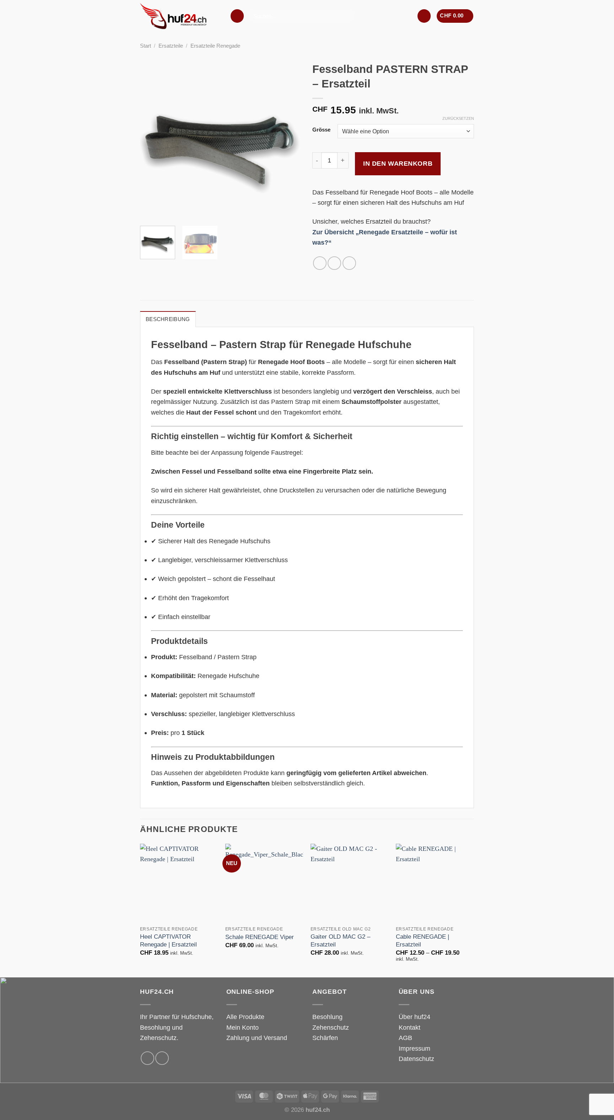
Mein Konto (242, 1027)
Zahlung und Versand (256, 1037)
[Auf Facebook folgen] (147, 1058)
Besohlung (327, 1016)
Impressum (414, 1048)
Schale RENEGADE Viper (259, 937)
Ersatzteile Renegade (215, 46)
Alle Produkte (245, 1016)
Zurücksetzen (458, 118)
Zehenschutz (330, 1027)
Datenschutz (416, 1058)
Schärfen (325, 1037)
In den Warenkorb (397, 163)
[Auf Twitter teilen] (334, 263)
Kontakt (409, 1027)
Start (145, 46)
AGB (405, 1037)
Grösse (321, 130)
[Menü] (237, 15)
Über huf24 (414, 1016)
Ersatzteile (170, 46)
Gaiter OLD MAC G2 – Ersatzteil (340, 940)
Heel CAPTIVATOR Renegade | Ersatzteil (168, 940)
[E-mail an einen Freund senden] (349, 263)
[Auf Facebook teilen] (320, 263)
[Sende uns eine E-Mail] (162, 1058)
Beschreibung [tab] (168, 319)
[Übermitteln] (345, 16)
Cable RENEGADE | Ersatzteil (422, 940)
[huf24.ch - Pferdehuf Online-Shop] (179, 16)
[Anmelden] (424, 15)
